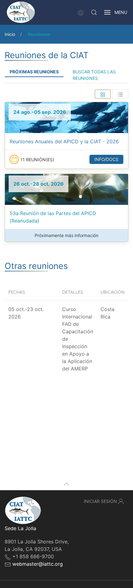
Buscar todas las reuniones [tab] (94, 75)
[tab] (103, 94)
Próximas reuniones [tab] (34, 71)
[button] (94, 12)
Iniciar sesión (100, 501)
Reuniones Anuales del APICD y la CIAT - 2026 (64, 141)
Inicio (10, 34)
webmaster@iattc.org (37, 564)
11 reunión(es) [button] (37, 159)
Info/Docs (106, 159)
